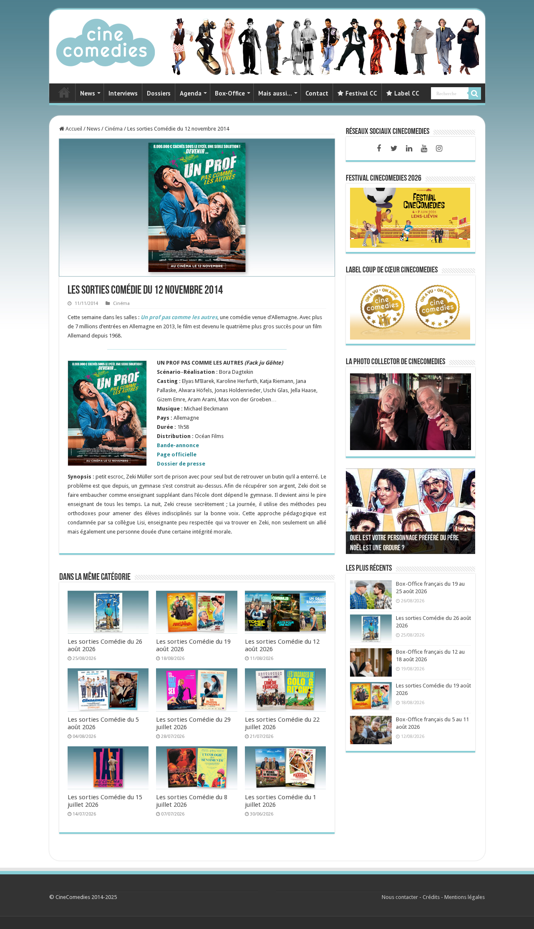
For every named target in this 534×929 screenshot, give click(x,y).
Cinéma (114, 129)
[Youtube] (424, 148)
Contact (316, 93)
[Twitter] (393, 148)
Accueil (73, 129)
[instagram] (439, 148)
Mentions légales (464, 897)
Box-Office (230, 93)
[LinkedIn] (409, 148)
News (87, 93)
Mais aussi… (275, 93)
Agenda (191, 93)
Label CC (406, 93)
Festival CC (361, 93)
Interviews (123, 93)
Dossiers (159, 93)
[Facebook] (378, 148)
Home (64, 92)
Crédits (431, 897)
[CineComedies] (105, 41)
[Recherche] (475, 93)
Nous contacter (400, 897)
